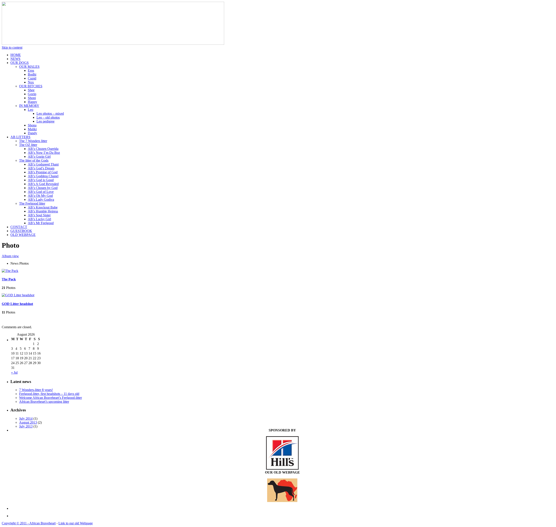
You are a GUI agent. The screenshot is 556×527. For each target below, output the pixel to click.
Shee (31, 90)
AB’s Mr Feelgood (41, 223)
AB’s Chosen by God (43, 188)
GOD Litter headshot (17, 304)
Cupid (32, 78)
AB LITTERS (20, 137)
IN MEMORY (29, 106)
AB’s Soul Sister (39, 215)
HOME (15, 55)
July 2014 (26, 418)
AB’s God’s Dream (41, 168)
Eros (31, 70)
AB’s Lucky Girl (39, 219)
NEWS (15, 59)
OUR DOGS (19, 63)
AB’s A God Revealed (43, 184)
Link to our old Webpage (75, 523)
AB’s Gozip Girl (39, 156)
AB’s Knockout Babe (43, 207)
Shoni (32, 98)
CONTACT (18, 227)
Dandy (32, 133)
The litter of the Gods (33, 160)
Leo (30, 109)
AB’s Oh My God (40, 195)
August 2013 (28, 422)
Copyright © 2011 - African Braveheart (29, 523)
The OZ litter (28, 145)
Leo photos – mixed (50, 113)
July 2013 (26, 426)
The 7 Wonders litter (33, 141)
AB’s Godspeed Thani (43, 164)
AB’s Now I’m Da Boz (44, 152)
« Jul (14, 372)
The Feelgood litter (32, 203)
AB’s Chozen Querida (43, 149)
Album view (10, 256)
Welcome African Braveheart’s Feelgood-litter (50, 397)
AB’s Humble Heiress (43, 211)
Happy (32, 102)
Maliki (32, 129)
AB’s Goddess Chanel (43, 176)
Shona (32, 125)
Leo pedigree (45, 121)
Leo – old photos (48, 117)
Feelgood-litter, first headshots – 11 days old (49, 394)
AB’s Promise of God (43, 172)
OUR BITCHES (30, 86)
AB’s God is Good (41, 180)
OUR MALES (29, 66)
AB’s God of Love (41, 192)
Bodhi (32, 74)
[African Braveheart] (113, 43)
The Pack (9, 279)
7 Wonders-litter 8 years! (36, 390)
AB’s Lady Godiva (41, 199)
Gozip (32, 94)
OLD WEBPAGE (23, 235)
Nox (31, 82)
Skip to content (12, 47)
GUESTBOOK (21, 231)
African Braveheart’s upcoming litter (44, 401)
